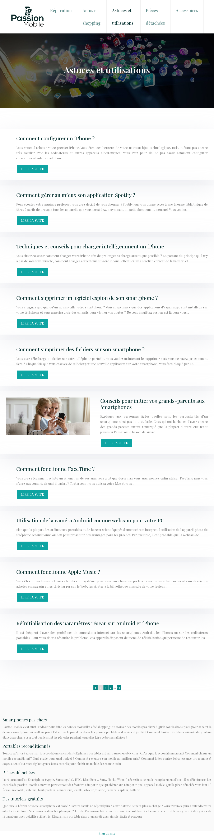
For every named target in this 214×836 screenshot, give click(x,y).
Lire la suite (32, 169)
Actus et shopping (92, 17)
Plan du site (107, 833)
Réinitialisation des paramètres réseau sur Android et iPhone (87, 623)
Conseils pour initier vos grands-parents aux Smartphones (152, 403)
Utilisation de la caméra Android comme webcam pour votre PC (90, 520)
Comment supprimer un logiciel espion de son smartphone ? (87, 297)
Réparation (61, 10)
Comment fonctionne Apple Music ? (58, 571)
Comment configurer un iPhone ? (55, 138)
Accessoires (187, 10)
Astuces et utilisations (122, 17)
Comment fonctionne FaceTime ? (55, 468)
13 (118, 687)
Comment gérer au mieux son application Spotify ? (75, 194)
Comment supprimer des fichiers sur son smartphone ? (80, 349)
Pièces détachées (155, 17)
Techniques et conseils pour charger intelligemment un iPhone (90, 246)
